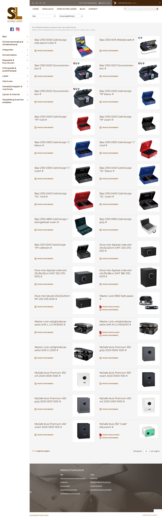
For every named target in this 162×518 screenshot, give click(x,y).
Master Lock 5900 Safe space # (116, 297)
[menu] (15, 69)
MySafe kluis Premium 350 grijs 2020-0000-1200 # (115, 349)
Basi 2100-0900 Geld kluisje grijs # (115, 221)
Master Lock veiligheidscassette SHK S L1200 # (51, 349)
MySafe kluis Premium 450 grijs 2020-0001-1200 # (50, 400)
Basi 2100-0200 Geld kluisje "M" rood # (50, 118)
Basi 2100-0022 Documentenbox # (52, 93)
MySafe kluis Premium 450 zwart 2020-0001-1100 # (50, 425)
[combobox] (141, 9)
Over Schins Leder (66, 9)
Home (36, 9)
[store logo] (15, 15)
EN (44, 3)
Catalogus (47, 9)
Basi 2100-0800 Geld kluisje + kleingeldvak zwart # (51, 221)
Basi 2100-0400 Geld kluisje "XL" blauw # (116, 169)
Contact (93, 9)
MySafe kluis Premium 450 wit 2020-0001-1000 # (115, 400)
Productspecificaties (110, 307)
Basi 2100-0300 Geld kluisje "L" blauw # (52, 144)
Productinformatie (45, 51)
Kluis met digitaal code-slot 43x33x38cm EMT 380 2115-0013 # (116, 273)
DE (37, 3)
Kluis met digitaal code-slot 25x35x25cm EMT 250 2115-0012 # (51, 273)
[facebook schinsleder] (12, 30)
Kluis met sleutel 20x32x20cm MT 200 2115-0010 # (52, 297)
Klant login (105, 3)
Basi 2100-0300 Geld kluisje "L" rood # (117, 144)
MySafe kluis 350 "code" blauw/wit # (113, 425)
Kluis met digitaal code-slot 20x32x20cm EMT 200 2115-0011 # (116, 247)
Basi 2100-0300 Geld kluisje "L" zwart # (52, 169)
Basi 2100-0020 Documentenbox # (52, 67)
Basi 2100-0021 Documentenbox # (117, 67)
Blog (82, 9)
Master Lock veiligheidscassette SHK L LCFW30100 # (51, 323)
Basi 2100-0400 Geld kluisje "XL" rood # (51, 195)
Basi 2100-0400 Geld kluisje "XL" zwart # (116, 195)
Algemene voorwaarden (30, 515)
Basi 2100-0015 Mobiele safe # (117, 39)
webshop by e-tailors (150, 515)
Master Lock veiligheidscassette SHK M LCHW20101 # (116, 323)
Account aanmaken (88, 3)
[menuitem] (15, 36)
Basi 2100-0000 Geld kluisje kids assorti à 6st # (51, 41)
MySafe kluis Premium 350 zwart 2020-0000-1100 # (115, 374)
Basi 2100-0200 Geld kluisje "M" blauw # (115, 93)
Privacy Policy (44, 515)
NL (33, 3)
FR (40, 3)
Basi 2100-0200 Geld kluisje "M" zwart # (115, 118)
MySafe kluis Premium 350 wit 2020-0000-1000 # (50, 374)
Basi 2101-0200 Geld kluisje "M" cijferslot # (50, 246)
